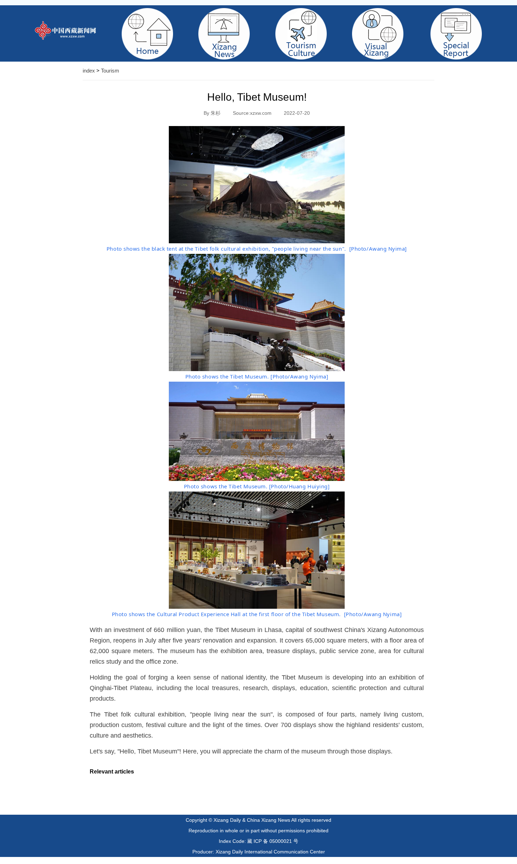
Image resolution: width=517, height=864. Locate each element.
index (89, 71)
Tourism (110, 71)
